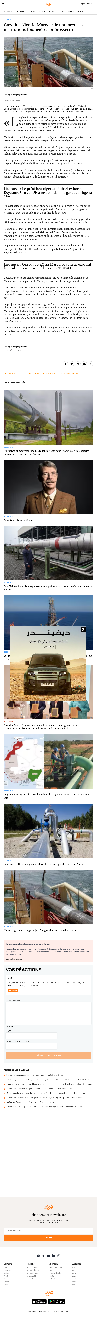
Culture (61, 11)
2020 (74, 1273)
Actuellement (8, 11)
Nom (8, 1031)
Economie (31, 11)
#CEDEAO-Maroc (69, 373)
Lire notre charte (14, 959)
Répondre (13, 990)
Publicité (53, 1279)
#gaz (22, 373)
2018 (74, 1279)
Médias (71, 11)
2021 (73, 1270)
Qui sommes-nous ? (57, 1267)
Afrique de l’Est (32, 1276)
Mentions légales (55, 1273)
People (51, 11)
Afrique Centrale (32, 1273)
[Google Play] (56, 1301)
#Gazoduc (9, 373)
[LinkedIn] (53, 1255)
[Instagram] (58, 1255)
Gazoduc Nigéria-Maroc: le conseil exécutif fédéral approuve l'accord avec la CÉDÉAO (47, 266)
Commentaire (13, 1000)
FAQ (51, 1270)
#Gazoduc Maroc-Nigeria (42, 373)
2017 (73, 1282)
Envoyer (48, 1238)
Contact (52, 1276)
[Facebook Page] (38, 1255)
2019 (74, 1276)
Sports (80, 11)
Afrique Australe (32, 1279)
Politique (20, 11)
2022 (74, 1267)
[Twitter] (43, 1255)
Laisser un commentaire (48, 1055)
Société (42, 11)
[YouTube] (48, 1255)
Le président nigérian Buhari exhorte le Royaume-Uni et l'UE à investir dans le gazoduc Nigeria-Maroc (48, 192)
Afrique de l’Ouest (33, 1270)
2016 (74, 1285)
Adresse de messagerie (18, 1041)
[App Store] (39, 1301)
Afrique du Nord (32, 1267)
